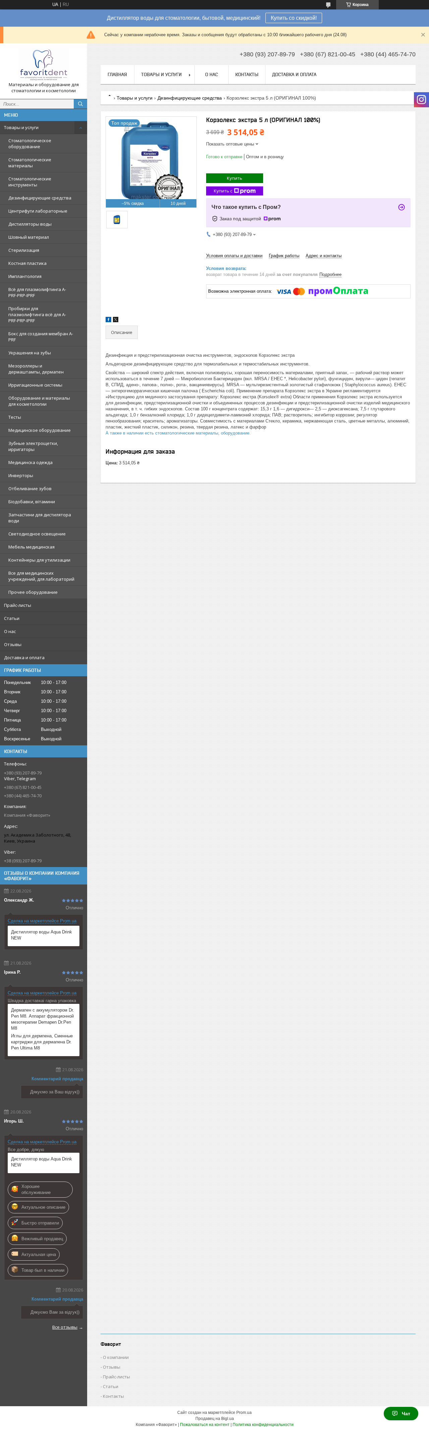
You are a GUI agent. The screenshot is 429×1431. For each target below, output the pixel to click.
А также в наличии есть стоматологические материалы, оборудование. (178, 433)
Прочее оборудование (33, 592)
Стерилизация (23, 250)
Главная (117, 74)
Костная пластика (27, 263)
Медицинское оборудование (39, 430)
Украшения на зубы (29, 353)
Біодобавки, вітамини (31, 502)
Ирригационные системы (35, 385)
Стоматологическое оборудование (29, 143)
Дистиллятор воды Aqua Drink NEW (41, 934)
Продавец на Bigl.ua (214, 1418)
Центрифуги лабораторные (37, 211)
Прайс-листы (17, 605)
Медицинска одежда (30, 462)
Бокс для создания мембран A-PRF (40, 337)
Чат (406, 1413)
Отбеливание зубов (30, 488)
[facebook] (108, 320)
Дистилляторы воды (30, 224)
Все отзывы (64, 1327)
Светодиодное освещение (37, 534)
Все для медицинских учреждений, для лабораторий (41, 576)
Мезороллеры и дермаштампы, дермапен (36, 369)
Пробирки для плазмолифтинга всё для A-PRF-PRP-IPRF (37, 314)
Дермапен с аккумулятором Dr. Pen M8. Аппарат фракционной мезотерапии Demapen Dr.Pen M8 (42, 1019)
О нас (10, 631)
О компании (116, 1357)
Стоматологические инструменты (29, 182)
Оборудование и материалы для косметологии (39, 401)
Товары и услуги (21, 127)
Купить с (223, 191)
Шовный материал (28, 237)
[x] (115, 320)
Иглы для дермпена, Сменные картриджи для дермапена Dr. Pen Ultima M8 (42, 1041)
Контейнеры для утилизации (39, 560)
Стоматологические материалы (29, 163)
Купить (234, 178)
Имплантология (25, 276)
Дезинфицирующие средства (39, 198)
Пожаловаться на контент (205, 1424)
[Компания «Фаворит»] (43, 65)
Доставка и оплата (24, 657)
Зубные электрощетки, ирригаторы (33, 446)
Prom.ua (244, 1412)
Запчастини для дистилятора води (39, 518)
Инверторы (20, 475)
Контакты (246, 74)
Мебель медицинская (31, 547)
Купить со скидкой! (294, 18)
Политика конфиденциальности (263, 1424)
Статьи (11, 618)
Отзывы (12, 644)
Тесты (14, 417)
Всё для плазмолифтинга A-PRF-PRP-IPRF (37, 292)
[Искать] (80, 104)
